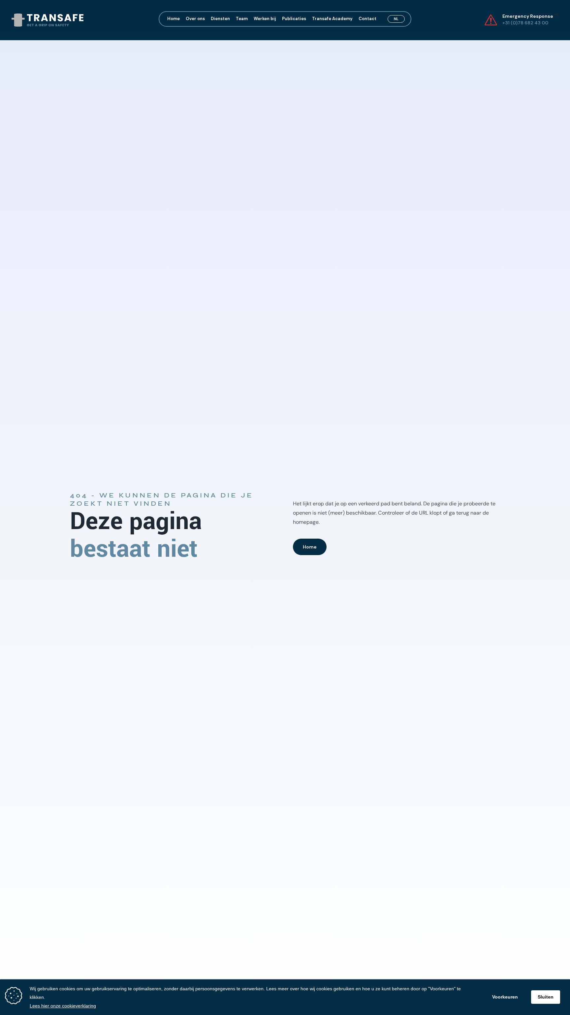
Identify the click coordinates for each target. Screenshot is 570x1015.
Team (242, 19)
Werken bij (265, 19)
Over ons (195, 19)
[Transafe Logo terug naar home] (47, 20)
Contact (367, 19)
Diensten (220, 19)
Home (173, 19)
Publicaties (294, 19)
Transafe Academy (332, 19)
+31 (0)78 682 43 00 (525, 23)
